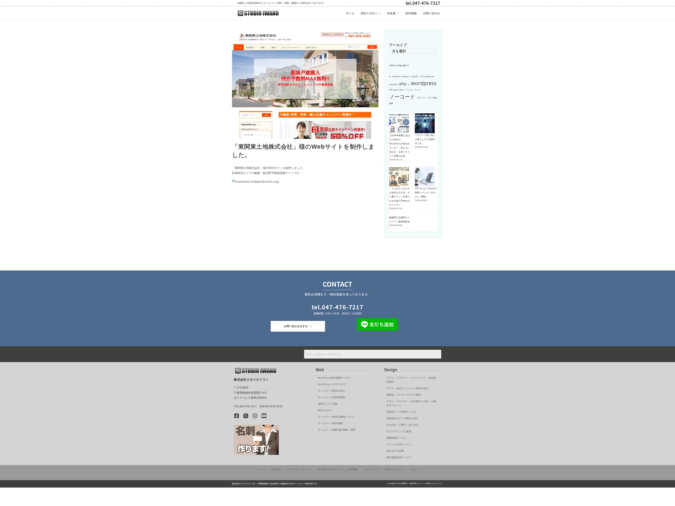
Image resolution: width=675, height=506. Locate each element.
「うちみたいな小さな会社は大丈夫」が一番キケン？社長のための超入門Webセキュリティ (399, 197)
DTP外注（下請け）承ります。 (403, 425)
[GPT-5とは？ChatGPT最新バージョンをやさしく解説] (425, 176)
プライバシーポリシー (299, 469)
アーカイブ (398, 45)
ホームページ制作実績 (330, 423)
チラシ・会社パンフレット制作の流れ (407, 388)
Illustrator (393, 84)
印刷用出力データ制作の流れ (402, 418)
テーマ (417, 90)
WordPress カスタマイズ (332, 384)
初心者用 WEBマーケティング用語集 (337, 469)
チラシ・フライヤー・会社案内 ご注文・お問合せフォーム (411, 403)
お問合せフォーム (394, 469)
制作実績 (411, 13)
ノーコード (402, 96)
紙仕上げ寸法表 (395, 451)
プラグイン (421, 97)
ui (409, 84)
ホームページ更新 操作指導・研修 (336, 429)
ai (390, 76)
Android (396, 76)
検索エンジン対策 (329, 403)
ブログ (413, 469)
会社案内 (276, 469)
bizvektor (405, 76)
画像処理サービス (396, 438)
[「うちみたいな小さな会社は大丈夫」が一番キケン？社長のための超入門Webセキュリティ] (399, 176)
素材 (391, 103)
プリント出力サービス (398, 444)
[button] (371, 13)
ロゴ (430, 97)
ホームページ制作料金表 (331, 397)
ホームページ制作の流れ (331, 390)
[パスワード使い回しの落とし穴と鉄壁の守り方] (425, 123)
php (402, 83)
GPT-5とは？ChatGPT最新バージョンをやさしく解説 (426, 192)
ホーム (350, 13)
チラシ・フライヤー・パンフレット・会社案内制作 (411, 379)
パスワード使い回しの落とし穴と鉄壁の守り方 (425, 139)
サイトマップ (371, 469)
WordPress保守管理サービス (334, 377)
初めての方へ (369, 13)
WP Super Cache (396, 90)
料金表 (391, 13)
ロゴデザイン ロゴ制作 (399, 431)
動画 (435, 97)
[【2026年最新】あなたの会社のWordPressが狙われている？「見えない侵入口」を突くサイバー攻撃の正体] (399, 123)
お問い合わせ (431, 13)
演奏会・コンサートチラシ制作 (403, 395)
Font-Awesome (427, 76)
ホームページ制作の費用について (336, 416)
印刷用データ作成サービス (401, 412)
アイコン (409, 90)
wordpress (423, 83)
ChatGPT (415, 76)
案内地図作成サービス (398, 457)
